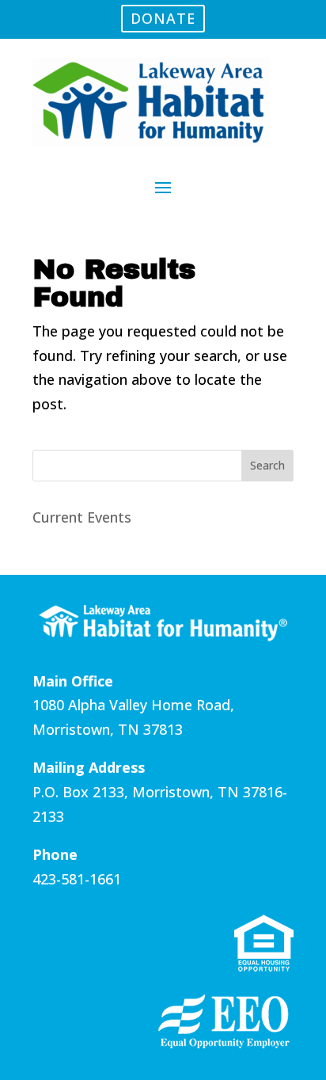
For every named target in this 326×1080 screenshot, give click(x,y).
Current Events (81, 517)
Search (267, 465)
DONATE (163, 18)
